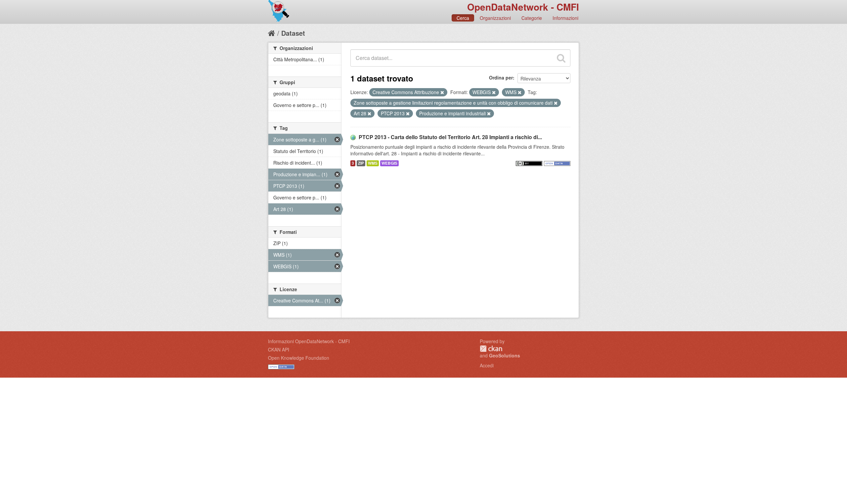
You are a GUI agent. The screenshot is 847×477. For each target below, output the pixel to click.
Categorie (531, 18)
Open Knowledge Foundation (298, 357)
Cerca (463, 18)
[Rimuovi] (442, 92)
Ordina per (501, 77)
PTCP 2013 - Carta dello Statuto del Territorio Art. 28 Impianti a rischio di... (450, 137)
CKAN (491, 348)
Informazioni (565, 18)
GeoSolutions (504, 355)
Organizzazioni (495, 18)
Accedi (487, 365)
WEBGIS (389, 163)
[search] (561, 58)
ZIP (361, 163)
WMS (373, 163)
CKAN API (278, 349)
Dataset (293, 33)
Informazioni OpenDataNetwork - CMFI (309, 341)
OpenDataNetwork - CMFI (523, 7)
